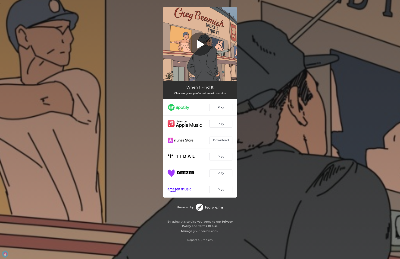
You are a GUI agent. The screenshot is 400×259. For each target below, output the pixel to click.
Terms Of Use (208, 226)
